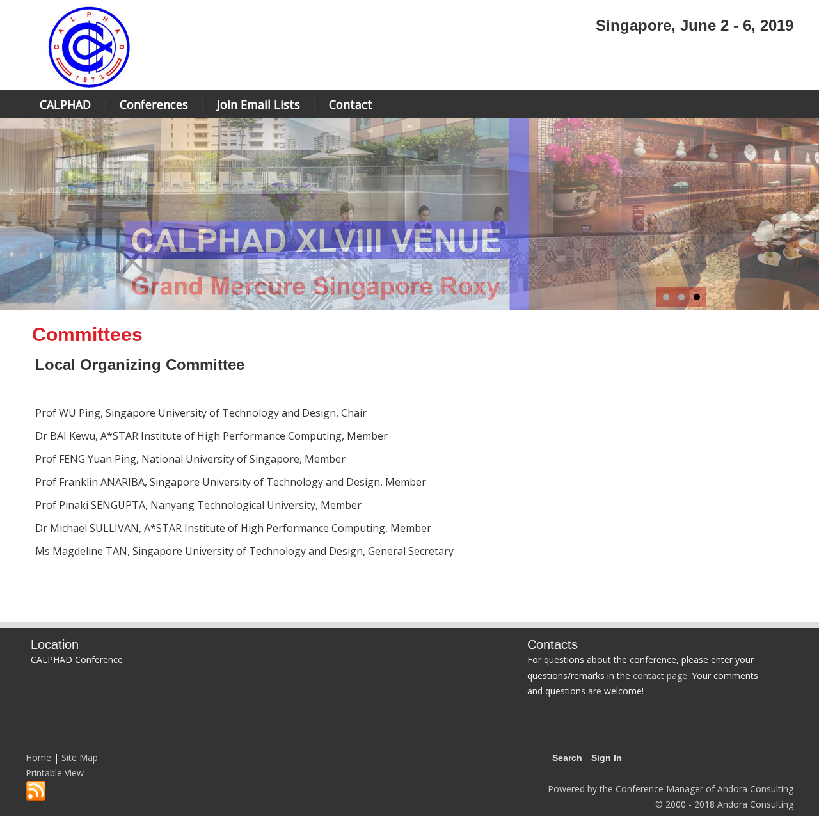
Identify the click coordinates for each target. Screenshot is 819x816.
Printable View (55, 773)
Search (567, 758)
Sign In (606, 758)
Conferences (154, 104)
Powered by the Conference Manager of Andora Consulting (670, 789)
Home (38, 757)
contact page (660, 675)
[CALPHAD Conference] (89, 88)
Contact (350, 104)
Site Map (79, 757)
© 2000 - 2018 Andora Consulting (724, 804)
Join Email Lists (258, 104)
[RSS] (36, 791)
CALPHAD (65, 104)
